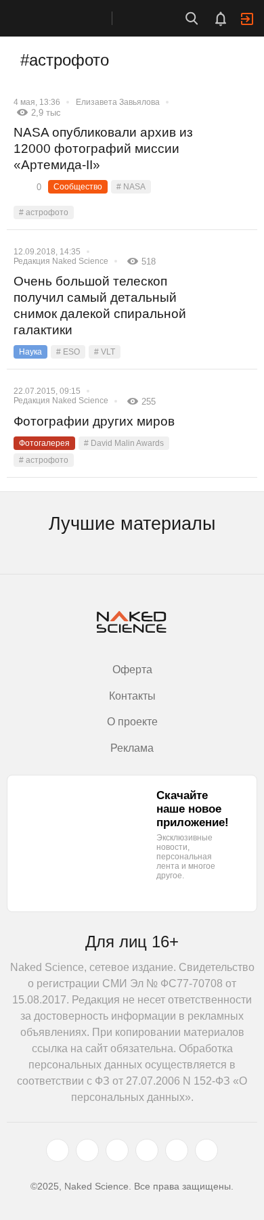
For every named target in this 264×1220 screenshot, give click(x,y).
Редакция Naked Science (61, 261)
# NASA (131, 186)
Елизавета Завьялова (118, 102)
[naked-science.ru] (206, 1150)
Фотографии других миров (94, 421)
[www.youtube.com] (117, 1150)
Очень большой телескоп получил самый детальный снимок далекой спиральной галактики (100, 305)
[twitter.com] (57, 1150)
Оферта (132, 669)
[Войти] (247, 19)
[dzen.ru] (146, 1150)
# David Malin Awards (124, 443)
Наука (30, 352)
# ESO (68, 352)
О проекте (132, 721)
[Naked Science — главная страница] (70, 18)
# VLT (104, 352)
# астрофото (43, 212)
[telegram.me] (176, 1150)
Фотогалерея (44, 443)
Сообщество (77, 186)
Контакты (132, 696)
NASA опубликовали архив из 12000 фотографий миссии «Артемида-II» (103, 148)
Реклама (132, 748)
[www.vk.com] (87, 1150)
